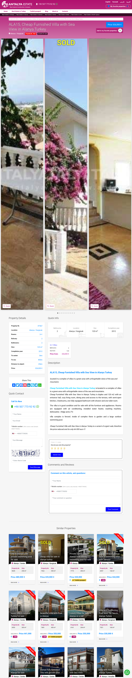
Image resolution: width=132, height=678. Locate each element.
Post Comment (113, 509)
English (107, 2)
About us (55, 11)
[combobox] (13, 434)
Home (6, 11)
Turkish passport (35, 11)
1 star (52, 448)
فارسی (122, 2)
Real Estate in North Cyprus (91, 14)
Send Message (35, 467)
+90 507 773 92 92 (46, 4)
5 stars (64, 448)
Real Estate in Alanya (22, 14)
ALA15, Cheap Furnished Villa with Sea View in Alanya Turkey (67, 19)
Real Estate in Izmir (76, 14)
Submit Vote (57, 455)
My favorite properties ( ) (119, 6)
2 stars (55, 448)
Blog (46, 11)
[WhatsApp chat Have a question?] (127, 673)
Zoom (8, 306)
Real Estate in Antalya (8, 14)
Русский (115, 2)
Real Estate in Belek (63, 14)
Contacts (65, 11)
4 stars (61, 448)
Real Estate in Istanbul (36, 14)
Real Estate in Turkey (19, 11)
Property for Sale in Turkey (16, 19)
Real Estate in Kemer (50, 14)
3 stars (58, 448)
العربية (128, 2)
